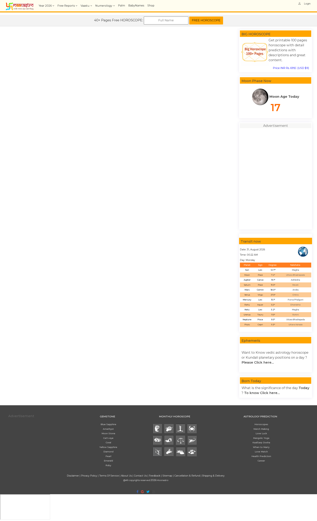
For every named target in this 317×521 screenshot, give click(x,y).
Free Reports (66, 5)
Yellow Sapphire (108, 447)
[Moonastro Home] (19, 4)
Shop (150, 5)
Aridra (296, 290)
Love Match (261, 451)
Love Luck (261, 433)
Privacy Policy (89, 475)
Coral (108, 442)
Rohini (295, 314)
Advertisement (21, 416)
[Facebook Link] (137, 492)
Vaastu (85, 5)
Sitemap (167, 475)
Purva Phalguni (295, 299)
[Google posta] (142, 492)
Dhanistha (295, 304)
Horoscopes (261, 424)
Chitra (295, 294)
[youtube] (153, 492)
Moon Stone (108, 433)
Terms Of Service (109, 475)
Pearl (108, 456)
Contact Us (140, 475)
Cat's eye (108, 438)
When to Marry (261, 447)
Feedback (154, 475)
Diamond (108, 451)
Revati (295, 285)
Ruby (108, 465)
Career (261, 460)
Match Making (261, 429)
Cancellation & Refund (187, 475)
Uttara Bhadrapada (295, 275)
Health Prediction (261, 456)
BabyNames (136, 5)
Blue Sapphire (108, 424)
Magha (295, 270)
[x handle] (148, 492)
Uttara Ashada (295, 324)
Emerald (108, 460)
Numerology (103, 5)
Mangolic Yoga (261, 438)
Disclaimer (73, 475)
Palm (121, 5)
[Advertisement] (103, 53)
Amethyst (108, 429)
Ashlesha (295, 280)
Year (45, 5)
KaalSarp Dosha (261, 442)
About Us (126, 475)
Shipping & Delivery (213, 475)
